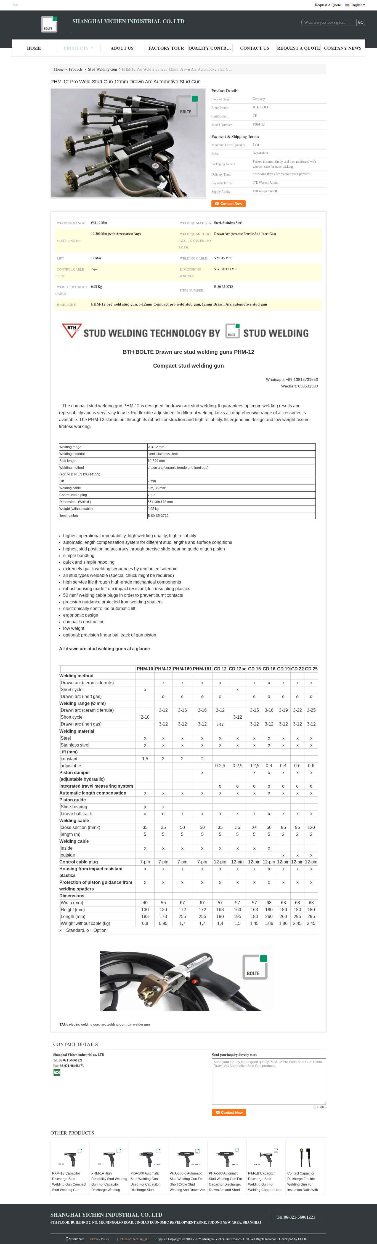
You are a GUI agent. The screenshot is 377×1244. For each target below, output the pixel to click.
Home (34, 48)
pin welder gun (139, 1024)
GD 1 (253, 669)
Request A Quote (328, 5)
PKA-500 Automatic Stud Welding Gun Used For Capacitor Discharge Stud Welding (145, 1184)
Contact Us (254, 48)
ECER (302, 1239)
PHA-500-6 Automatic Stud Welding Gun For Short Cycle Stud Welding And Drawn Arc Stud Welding (187, 1184)
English (356, 5)
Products (76, 48)
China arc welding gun (134, 1239)
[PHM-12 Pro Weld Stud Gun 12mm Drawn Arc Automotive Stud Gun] (128, 143)
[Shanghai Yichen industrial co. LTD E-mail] (56, 1072)
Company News (343, 48)
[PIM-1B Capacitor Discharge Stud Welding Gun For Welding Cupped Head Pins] (266, 1157)
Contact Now (231, 204)
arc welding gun (113, 1024)
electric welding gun (84, 1024)
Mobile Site (76, 1239)
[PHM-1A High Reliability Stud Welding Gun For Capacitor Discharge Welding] (109, 1157)
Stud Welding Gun (102, 69)
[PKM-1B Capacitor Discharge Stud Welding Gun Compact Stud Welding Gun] (70, 1157)
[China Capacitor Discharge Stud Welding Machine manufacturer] (42, 24)
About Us (122, 48)
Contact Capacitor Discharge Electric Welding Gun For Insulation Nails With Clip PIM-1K (302, 1184)
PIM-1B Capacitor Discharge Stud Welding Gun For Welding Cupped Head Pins (265, 1184)
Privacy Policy (99, 1239)
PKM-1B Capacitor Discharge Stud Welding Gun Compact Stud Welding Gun (69, 1181)
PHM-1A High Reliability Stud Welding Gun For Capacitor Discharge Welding (109, 1181)
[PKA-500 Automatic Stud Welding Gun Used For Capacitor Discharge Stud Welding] (148, 1157)
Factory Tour (166, 48)
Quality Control (211, 48)
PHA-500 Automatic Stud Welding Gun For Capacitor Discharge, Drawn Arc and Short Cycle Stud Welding (225, 1184)
